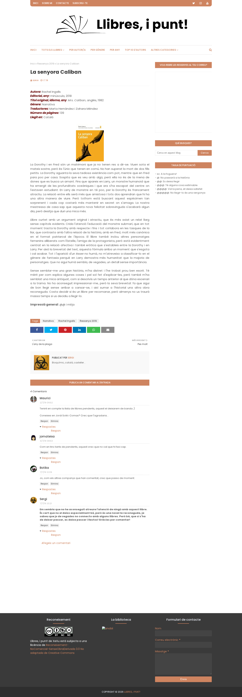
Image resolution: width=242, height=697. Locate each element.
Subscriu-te (80, 3)
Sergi (36, 80)
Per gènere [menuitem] (98, 50)
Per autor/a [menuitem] (77, 50)
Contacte (62, 3)
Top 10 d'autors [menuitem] (135, 50)
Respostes (49, 427)
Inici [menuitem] (33, 50)
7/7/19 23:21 (46, 503)
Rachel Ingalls (66, 320)
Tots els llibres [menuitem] (51, 50)
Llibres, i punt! (132, 691)
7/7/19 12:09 (46, 472)
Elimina (54, 421)
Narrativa (48, 320)
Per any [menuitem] (115, 50)
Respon (44, 421)
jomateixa (47, 436)
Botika (44, 468)
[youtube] (207, 3)
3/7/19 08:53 (46, 440)
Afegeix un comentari (56, 543)
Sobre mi (47, 3)
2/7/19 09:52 (46, 402)
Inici (35, 3)
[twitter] (193, 3)
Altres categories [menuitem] (163, 50)
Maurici (45, 398)
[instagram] (200, 3)
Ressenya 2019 (45, 63)
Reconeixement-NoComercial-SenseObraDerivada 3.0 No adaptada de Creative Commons (57, 649)
